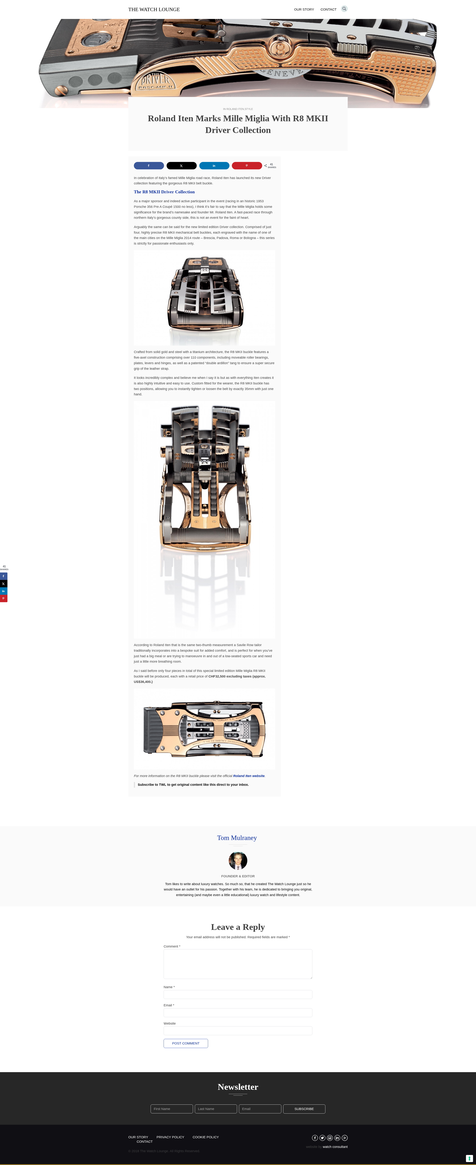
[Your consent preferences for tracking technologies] (469, 1158)
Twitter (322, 1138)
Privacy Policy (170, 1137)
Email (169, 1005)
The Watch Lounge (154, 9)
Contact (329, 9)
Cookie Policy (206, 1137)
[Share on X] (182, 165)
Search (344, 8)
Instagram (330, 1138)
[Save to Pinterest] (247, 165)
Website (170, 1023)
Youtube (345, 1138)
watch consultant (335, 1147)
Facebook (315, 1138)
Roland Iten (235, 109)
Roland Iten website (249, 776)
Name (169, 987)
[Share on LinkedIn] (214, 165)
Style (249, 109)
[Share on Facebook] (149, 165)
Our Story (304, 9)
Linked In (337, 1138)
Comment (172, 946)
